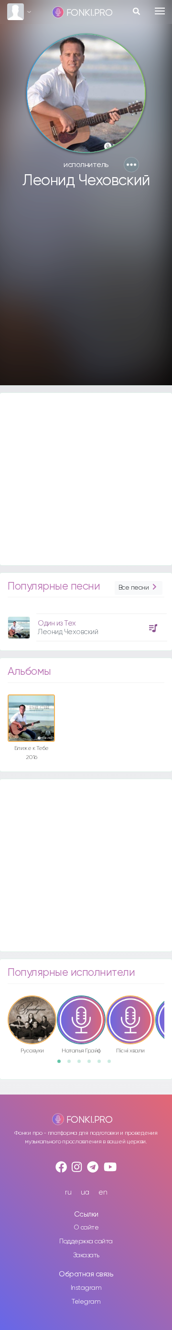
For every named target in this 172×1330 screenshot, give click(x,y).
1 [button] (62, 1064)
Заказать (86, 1255)
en (102, 1192)
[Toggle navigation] (160, 11)
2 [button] (72, 1064)
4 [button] (92, 1064)
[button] (131, 164)
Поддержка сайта (86, 1241)
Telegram (86, 1301)
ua (85, 1192)
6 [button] (112, 1064)
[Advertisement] (86, 291)
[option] (86, 624)
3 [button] (82, 1064)
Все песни (133, 587)
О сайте (86, 1227)
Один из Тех (57, 623)
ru (68, 1192)
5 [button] (102, 1064)
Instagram (86, 1288)
